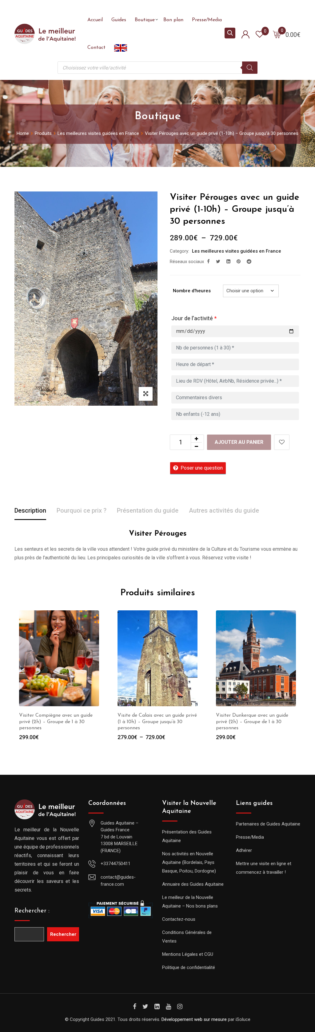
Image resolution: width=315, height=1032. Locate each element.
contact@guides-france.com (118, 880)
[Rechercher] (249, 67)
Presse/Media (207, 20)
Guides (118, 20)
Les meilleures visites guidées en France (236, 251)
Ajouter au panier (239, 442)
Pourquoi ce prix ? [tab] (81, 510)
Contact (96, 47)
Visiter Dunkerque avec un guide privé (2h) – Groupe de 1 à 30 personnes (252, 722)
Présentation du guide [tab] (147, 510)
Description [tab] (30, 510)
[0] (277, 34)
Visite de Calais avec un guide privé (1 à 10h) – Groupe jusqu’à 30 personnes (157, 722)
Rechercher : (32, 911)
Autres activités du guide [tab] (224, 510)
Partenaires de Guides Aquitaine (268, 824)
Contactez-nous (178, 919)
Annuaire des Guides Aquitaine (193, 884)
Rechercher (63, 934)
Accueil (95, 20)
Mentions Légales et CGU (187, 954)
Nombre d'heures (192, 290)
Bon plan (173, 20)
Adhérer (244, 850)
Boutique (145, 20)
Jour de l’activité (194, 318)
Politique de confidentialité (188, 967)
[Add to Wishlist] (281, 442)
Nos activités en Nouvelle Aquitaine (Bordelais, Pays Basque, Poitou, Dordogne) (189, 862)
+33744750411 (115, 863)
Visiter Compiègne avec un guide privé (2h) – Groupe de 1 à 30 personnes (56, 722)
